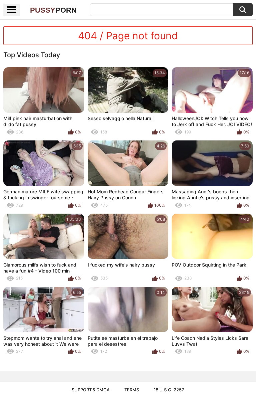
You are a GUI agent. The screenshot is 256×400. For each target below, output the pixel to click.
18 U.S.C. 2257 (169, 389)
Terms (131, 389)
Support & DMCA (91, 389)
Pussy (53, 10)
